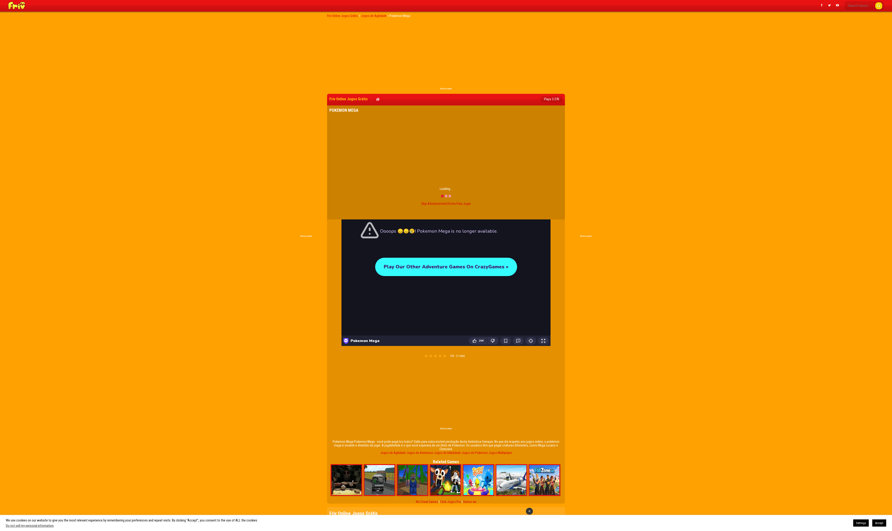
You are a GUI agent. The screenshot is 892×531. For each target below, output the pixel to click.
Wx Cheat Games (427, 502)
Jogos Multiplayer (500, 453)
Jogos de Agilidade (393, 453)
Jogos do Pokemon (475, 453)
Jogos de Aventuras (420, 453)
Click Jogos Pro (450, 502)
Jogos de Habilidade (447, 453)
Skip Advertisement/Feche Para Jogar (446, 203)
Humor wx (469, 502)
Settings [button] (861, 523)
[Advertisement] (446, 53)
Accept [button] (879, 523)
